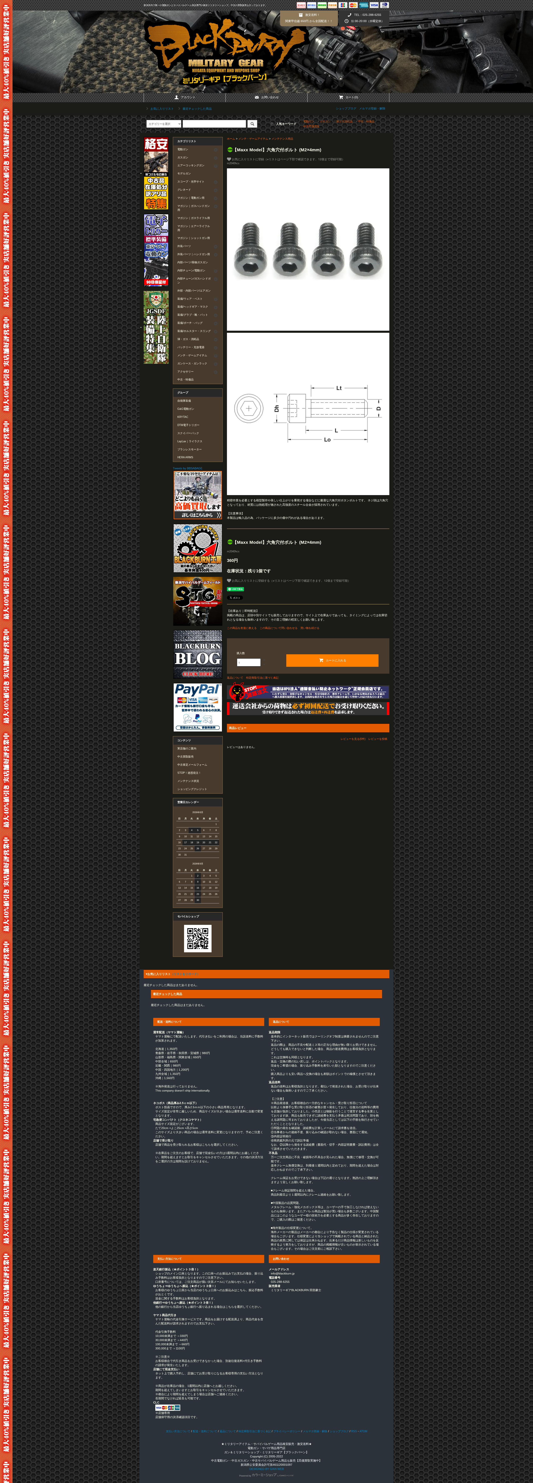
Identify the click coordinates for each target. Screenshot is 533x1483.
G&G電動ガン (185, 408)
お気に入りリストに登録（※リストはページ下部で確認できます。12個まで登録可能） (288, 159)
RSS (354, 1431)
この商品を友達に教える (242, 628)
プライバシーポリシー (286, 1431)
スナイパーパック (188, 433)
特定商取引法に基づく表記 (262, 677)
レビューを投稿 (377, 738)
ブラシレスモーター (189, 449)
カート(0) (352, 97)
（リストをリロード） (185, 974)
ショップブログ (346, 108)
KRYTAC (182, 417)
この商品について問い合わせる (279, 628)
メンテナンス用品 (282, 138)
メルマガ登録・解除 (372, 108)
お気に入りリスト (162, 108)
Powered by (245, 1475)
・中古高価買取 (310, 126)
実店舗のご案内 (186, 748)
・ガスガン (324, 121)
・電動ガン (307, 121)
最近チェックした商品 (197, 108)
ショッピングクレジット (192, 789)
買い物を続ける (309, 628)
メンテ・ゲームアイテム (253, 138)
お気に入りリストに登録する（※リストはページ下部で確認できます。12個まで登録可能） (291, 580)
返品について (235, 677)
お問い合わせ (270, 97)
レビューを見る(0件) (353, 738)
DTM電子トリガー (188, 425)
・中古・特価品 (364, 121)
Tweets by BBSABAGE (187, 468)
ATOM (363, 1431)
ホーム (231, 138)
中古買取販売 (185, 756)
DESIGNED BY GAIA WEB (266, 1469)
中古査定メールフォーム (192, 764)
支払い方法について (178, 1431)
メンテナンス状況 (188, 781)
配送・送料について (205, 1431)
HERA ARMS (185, 457)
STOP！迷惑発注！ (189, 772)
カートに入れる (336, 660)
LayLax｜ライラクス (189, 441)
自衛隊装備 (184, 400)
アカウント (188, 97)
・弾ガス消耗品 (343, 121)
